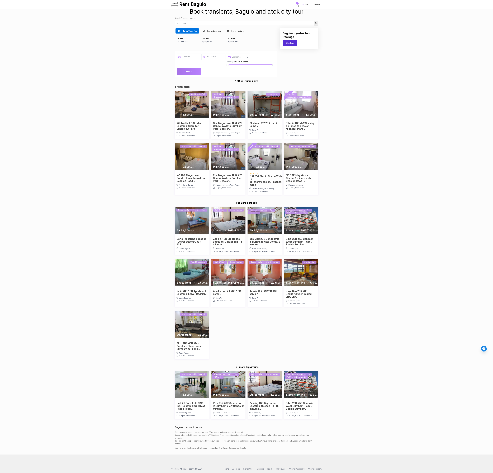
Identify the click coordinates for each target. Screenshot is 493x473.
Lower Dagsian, (185, 298)
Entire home (190, 136)
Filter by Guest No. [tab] (189, 31)
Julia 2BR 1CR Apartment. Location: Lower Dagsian (192, 292)
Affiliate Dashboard (297, 469)
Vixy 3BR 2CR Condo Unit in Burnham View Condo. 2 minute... (264, 241)
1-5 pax (180, 39)
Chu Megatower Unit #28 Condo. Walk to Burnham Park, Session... (227, 178)
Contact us (247, 469)
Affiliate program (315, 469)
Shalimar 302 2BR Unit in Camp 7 (263, 124)
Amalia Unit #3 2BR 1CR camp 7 (263, 292)
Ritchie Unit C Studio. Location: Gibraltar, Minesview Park (189, 126)
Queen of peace (185, 413)
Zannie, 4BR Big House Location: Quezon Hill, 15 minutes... (227, 241)
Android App (281, 469)
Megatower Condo (222, 133)
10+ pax (205, 39)
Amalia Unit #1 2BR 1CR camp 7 (227, 292)
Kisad (254, 249)
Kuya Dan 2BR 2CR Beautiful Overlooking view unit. (299, 294)
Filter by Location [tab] (213, 31)
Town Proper (235, 133)
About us (236, 469)
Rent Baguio (186, 441)
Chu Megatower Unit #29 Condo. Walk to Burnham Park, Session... (227, 126)
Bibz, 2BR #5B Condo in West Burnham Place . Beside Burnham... (299, 241)
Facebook (260, 469)
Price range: (230, 62)
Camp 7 (255, 130)
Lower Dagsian (184, 249)
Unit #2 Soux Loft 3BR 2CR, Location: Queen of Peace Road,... (191, 406)
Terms (226, 469)
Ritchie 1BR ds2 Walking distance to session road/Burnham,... (300, 126)
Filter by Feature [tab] (237, 31)
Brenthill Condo (257, 189)
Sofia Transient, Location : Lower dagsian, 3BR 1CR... (191, 241)
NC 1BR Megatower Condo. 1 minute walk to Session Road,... (191, 178)
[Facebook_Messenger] (484, 349)
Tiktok (269, 469)
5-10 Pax (231, 39)
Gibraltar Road (184, 133)
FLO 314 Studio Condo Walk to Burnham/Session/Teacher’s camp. (266, 180)
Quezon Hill (220, 249)
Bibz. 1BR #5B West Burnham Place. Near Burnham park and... (189, 346)
